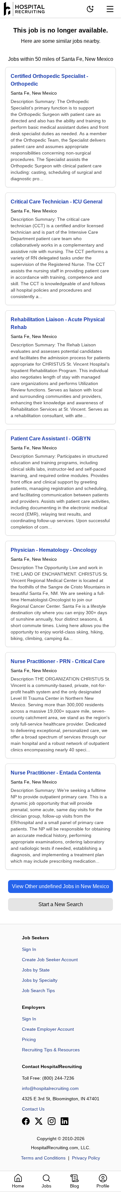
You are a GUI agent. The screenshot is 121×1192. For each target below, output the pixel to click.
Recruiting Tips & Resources (51, 1049)
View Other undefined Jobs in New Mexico (60, 886)
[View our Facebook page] (26, 1121)
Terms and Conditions (43, 1157)
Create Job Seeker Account (50, 959)
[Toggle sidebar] (110, 9)
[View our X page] (39, 1121)
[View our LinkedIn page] (64, 1121)
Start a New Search (60, 904)
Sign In (29, 949)
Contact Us (33, 1109)
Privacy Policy (86, 1157)
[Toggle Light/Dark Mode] (90, 9)
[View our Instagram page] (51, 1121)
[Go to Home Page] (24, 9)
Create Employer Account (48, 1029)
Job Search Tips (38, 990)
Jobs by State (36, 969)
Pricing (29, 1039)
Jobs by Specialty (39, 980)
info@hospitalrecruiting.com (50, 1088)
